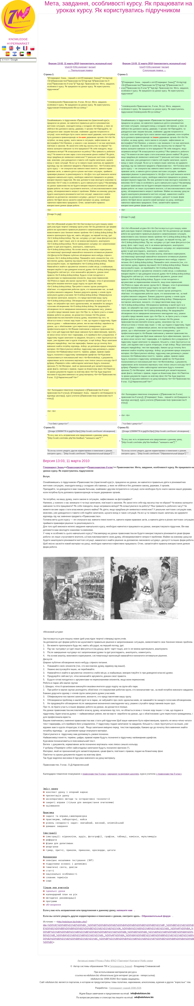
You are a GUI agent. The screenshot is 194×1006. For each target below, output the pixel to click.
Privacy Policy (103, 960)
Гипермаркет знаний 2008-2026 (125, 988)
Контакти (134, 960)
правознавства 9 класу (94, 774)
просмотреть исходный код (95, 63)
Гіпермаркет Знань (53, 467)
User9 (142, 67)
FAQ (114, 960)
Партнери (123, 960)
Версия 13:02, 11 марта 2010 (63, 63)
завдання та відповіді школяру (123, 774)
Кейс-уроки (147, 960)
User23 (68, 67)
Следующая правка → (154, 70)
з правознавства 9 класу (169, 774)
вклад (92, 67)
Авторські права (86, 960)
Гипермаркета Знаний (121, 966)
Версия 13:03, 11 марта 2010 (137, 63)
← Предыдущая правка (80, 70)
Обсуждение (80, 67)
